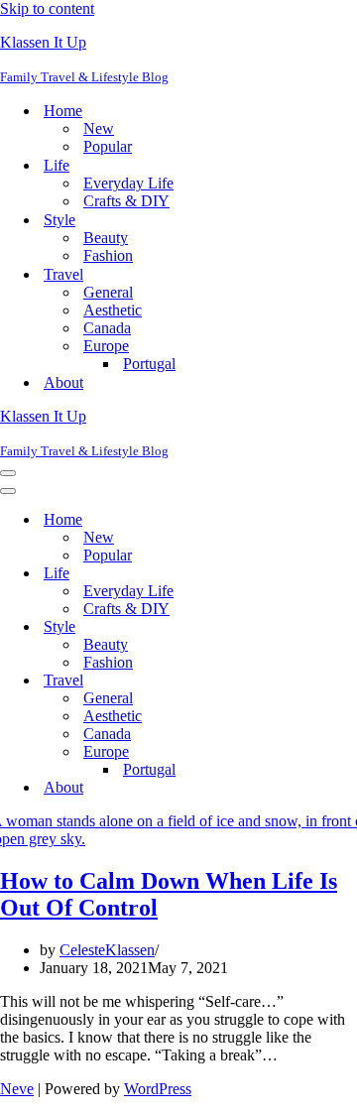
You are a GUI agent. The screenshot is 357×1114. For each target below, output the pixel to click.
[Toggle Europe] (347, 752)
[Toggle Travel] (347, 681)
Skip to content (47, 8)
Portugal (149, 363)
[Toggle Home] (347, 520)
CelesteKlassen (107, 949)
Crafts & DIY (126, 200)
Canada (107, 327)
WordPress (157, 1088)
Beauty (105, 237)
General (108, 292)
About (63, 382)
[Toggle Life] (347, 573)
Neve (17, 1088)
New (98, 128)
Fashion (108, 255)
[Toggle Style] (347, 627)
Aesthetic (112, 310)
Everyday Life (128, 183)
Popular (107, 146)
